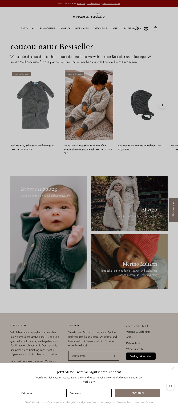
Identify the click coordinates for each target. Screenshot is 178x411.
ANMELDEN (138, 393)
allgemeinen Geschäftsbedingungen (96, 402)
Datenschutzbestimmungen (128, 402)
